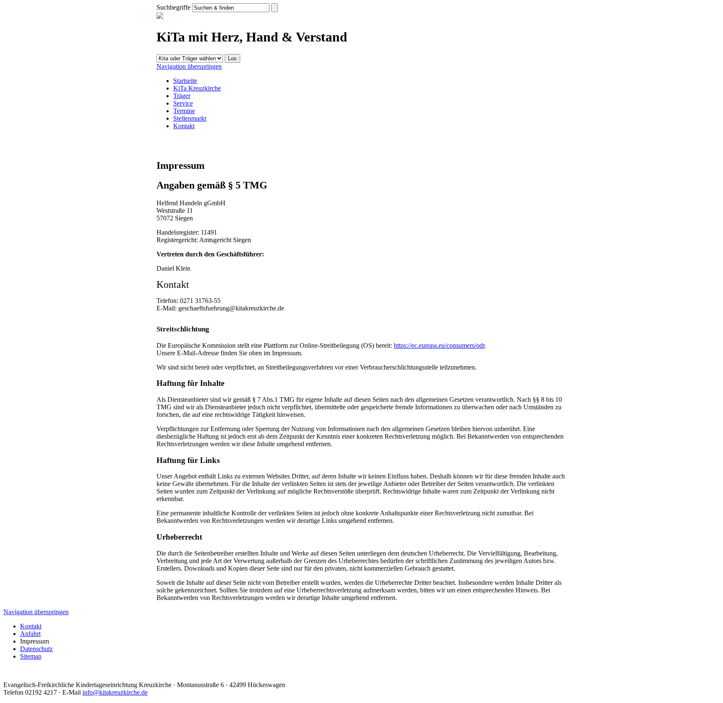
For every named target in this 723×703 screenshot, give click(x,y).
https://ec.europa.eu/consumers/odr (439, 345)
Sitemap (30, 656)
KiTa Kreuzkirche (197, 88)
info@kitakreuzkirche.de (115, 692)
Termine (184, 110)
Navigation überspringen (189, 66)
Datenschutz (36, 648)
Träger (181, 95)
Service (183, 103)
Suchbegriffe (173, 7)
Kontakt (184, 125)
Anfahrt (30, 633)
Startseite (185, 80)
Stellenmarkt (189, 118)
